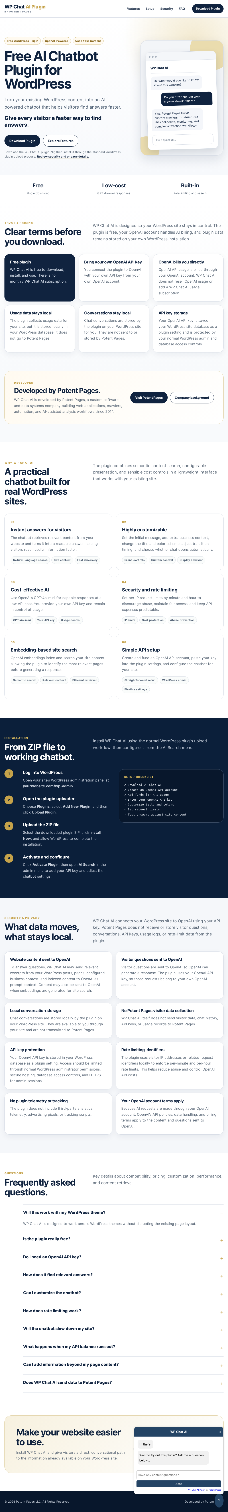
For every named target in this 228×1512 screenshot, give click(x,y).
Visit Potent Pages (149, 397)
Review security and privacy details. (63, 156)
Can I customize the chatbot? (52, 1292)
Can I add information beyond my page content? (71, 1364)
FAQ (182, 8)
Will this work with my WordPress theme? (64, 1212)
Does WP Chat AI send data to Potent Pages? (67, 1382)
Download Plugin (208, 8)
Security (166, 8)
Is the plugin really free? (46, 1239)
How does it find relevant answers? (58, 1274)
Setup (150, 8)
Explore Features (60, 141)
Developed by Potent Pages (204, 1501)
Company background (192, 397)
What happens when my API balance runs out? (69, 1346)
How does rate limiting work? (52, 1310)
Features (133, 8)
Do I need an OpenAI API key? (52, 1257)
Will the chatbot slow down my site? (58, 1328)
